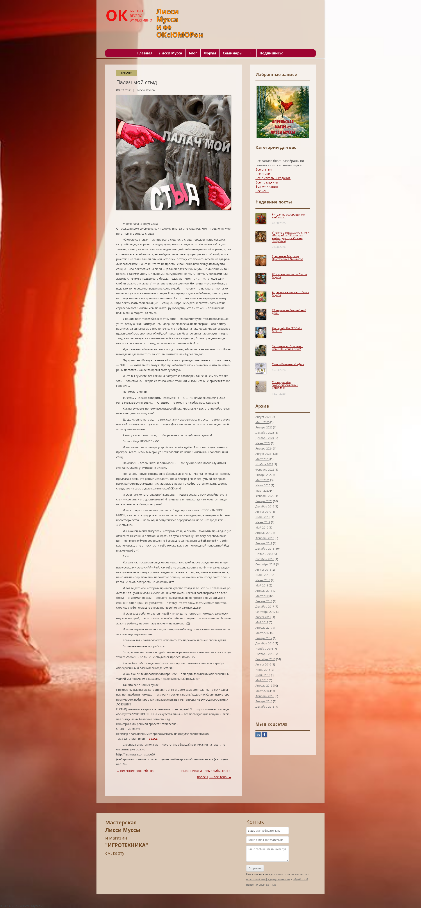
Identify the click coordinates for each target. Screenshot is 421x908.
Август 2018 (263, 570)
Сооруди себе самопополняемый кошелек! (285, 385)
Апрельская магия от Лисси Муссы (290, 293)
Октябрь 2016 (264, 654)
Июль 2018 (262, 575)
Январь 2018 (263, 601)
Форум (210, 53)
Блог (193, 53)
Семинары (233, 53)
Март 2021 (262, 480)
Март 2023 (262, 459)
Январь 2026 (263, 427)
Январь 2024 (263, 448)
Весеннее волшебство (134, 771)
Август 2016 (263, 664)
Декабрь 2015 (264, 706)
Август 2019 (263, 512)
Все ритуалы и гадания (273, 178)
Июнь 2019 (262, 522)
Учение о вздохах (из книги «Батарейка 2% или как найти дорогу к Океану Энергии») (290, 236)
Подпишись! (271, 53)
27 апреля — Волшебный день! (289, 311)
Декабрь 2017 (264, 606)
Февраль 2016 (264, 696)
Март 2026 (262, 422)
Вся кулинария (266, 186)
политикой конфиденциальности (268, 879)
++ (251, 53)
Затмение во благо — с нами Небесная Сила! (287, 347)
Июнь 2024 (262, 443)
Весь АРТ (262, 191)
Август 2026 (263, 417)
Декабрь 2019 (264, 506)
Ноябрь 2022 (264, 464)
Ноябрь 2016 (264, 649)
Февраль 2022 (264, 469)
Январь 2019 (263, 543)
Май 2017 (261, 622)
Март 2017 (262, 633)
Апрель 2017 (263, 627)
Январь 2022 (263, 475)
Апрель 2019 (263, 533)
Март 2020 (262, 491)
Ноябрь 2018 (264, 554)
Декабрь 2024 (264, 438)
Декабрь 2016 (264, 643)
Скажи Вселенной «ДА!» (288, 364)
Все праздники (266, 182)
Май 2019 (261, 527)
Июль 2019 (262, 517)
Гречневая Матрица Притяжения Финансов (287, 257)
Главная (144, 53)
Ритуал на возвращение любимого (288, 215)
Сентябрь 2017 (265, 612)
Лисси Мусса (170, 53)
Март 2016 (262, 691)
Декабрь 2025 (264, 433)
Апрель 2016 (263, 685)
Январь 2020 (263, 501)
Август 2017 (263, 617)
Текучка (126, 73)
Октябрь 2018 (264, 559)
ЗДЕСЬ (153, 739)
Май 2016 (261, 680)
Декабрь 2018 (264, 548)
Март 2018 (262, 596)
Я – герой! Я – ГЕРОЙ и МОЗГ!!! (287, 329)
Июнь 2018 (262, 580)
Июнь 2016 (262, 675)
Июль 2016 (262, 670)
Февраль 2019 (264, 538)
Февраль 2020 (264, 496)
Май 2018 (261, 585)
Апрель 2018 (263, 591)
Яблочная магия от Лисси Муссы (289, 275)
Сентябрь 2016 (265, 659)
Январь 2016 (263, 701)
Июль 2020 (262, 485)
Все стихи (262, 174)
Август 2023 (263, 454)
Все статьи (263, 169)
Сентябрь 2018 (265, 564)
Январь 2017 (263, 638)
